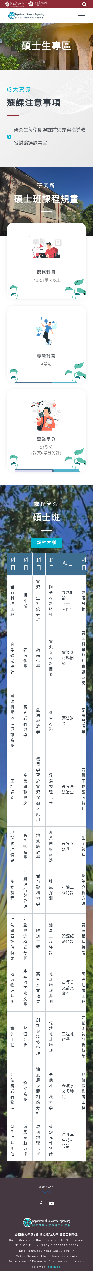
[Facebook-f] (41, 1203)
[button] (46, 543)
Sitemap (54, 1266)
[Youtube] (52, 1203)
